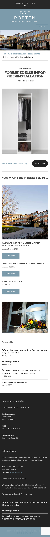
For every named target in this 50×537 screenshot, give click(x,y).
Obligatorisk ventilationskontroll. (24, 263)
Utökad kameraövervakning (14, 382)
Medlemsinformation (17, 54)
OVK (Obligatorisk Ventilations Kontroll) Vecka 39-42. (21, 244)
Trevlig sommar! (12, 281)
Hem (4, 54)
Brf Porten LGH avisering (14, 163)
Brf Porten (25, 15)
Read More (10, 256)
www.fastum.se (16, 472)
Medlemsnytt (34, 54)
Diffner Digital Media (25, 533)
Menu (42, 26)
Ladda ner (40, 163)
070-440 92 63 (30, 3)
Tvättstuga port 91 (10, 362)
